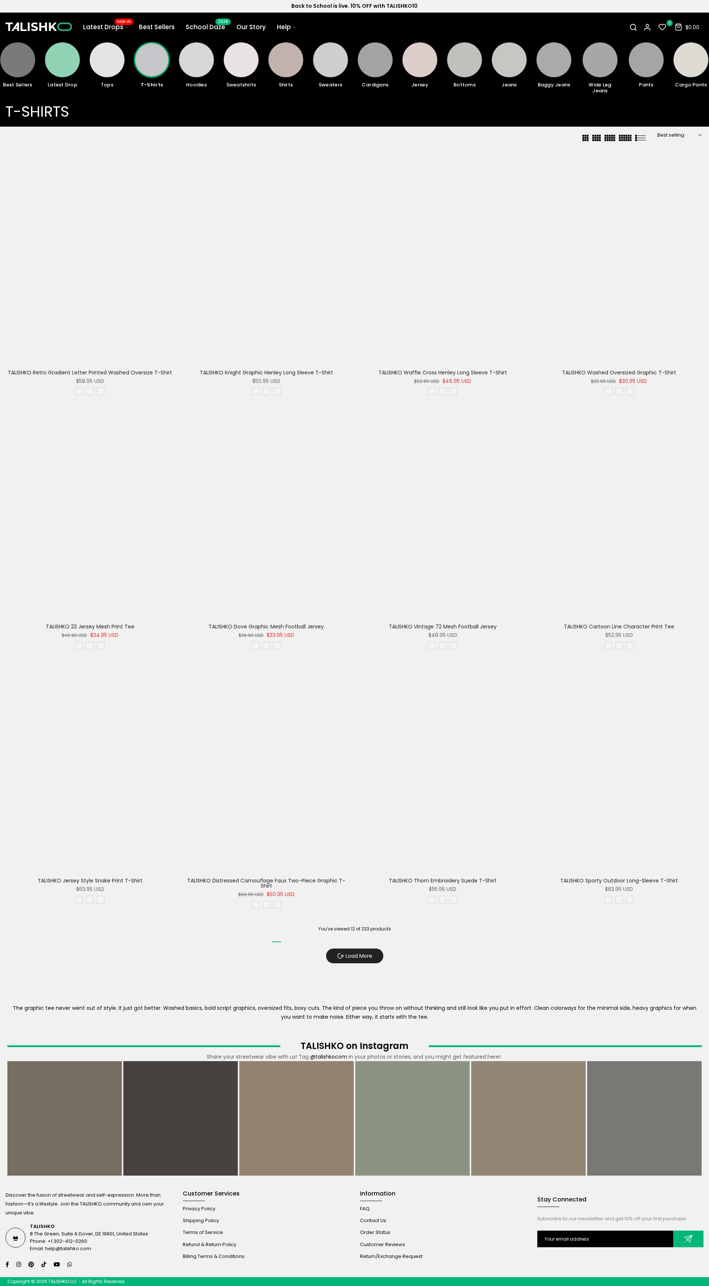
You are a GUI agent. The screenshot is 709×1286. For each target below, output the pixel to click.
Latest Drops (107, 26)
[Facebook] (8, 1264)
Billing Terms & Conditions (213, 1256)
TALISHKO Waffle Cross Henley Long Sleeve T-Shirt (443, 372)
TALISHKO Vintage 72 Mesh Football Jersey (443, 626)
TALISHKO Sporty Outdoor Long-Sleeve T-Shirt (619, 880)
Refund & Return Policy (209, 1244)
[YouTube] (58, 1264)
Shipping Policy (201, 1220)
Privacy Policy (199, 1208)
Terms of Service (203, 1232)
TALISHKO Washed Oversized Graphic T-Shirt (619, 372)
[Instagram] (19, 1264)
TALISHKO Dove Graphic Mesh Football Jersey (266, 626)
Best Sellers (157, 27)
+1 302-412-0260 (67, 1241)
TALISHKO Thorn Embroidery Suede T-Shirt (443, 880)
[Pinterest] (32, 1264)
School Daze (207, 26)
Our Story (251, 27)
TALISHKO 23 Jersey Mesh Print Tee (90, 626)
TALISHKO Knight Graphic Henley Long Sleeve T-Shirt (266, 372)
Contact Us (373, 1220)
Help (284, 27)
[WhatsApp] (70, 1264)
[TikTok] (44, 1264)
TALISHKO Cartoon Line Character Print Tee (619, 626)
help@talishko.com (68, 1248)
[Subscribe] (688, 1239)
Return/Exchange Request (391, 1256)
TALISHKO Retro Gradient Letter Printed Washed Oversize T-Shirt (90, 372)
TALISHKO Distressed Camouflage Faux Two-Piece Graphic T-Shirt (266, 883)
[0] (662, 27)
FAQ (365, 1208)
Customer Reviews (382, 1244)
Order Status (375, 1232)
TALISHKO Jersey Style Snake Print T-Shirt (90, 880)
